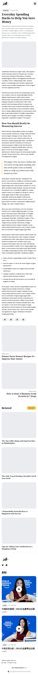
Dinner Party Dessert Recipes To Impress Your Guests (18, 357)
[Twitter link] (3, 565)
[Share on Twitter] (5, 319)
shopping (5, 10)
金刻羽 (5, 612)
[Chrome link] (6, 565)
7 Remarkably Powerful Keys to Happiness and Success (15, 512)
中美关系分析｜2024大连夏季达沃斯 (18, 648)
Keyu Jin (13, 660)
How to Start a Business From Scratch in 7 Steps (21, 395)
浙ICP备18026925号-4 (19, 668)
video (4, 605)
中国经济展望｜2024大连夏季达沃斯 (18, 608)
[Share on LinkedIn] (23, 319)
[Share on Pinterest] (17, 319)
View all (31, 408)
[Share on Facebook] (11, 319)
